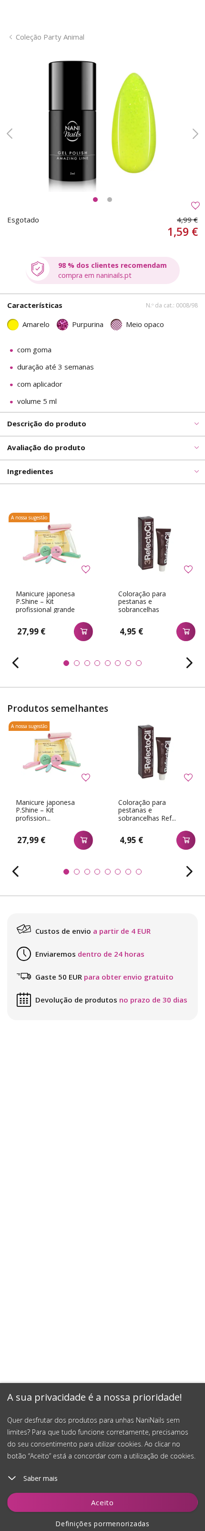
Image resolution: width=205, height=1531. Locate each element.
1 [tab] (95, 199)
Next (195, 133)
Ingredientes (30, 471)
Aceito (102, 1502)
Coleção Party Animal (50, 36)
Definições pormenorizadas (102, 1523)
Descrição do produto (46, 423)
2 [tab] (109, 199)
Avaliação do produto (46, 447)
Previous (9, 133)
